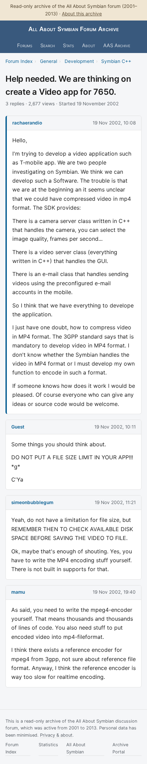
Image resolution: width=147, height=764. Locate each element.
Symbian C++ (116, 61)
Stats (68, 45)
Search (47, 45)
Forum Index (18, 61)
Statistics (48, 744)
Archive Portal (120, 748)
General (48, 61)
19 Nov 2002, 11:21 (115, 502)
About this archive (82, 13)
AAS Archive (116, 45)
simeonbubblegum (32, 502)
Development (79, 61)
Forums (24, 45)
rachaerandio (27, 123)
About (88, 45)
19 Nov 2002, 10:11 (115, 427)
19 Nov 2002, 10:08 (114, 123)
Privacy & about (56, 735)
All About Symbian (75, 748)
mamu (18, 592)
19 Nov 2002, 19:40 (114, 592)
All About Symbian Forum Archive (73, 28)
